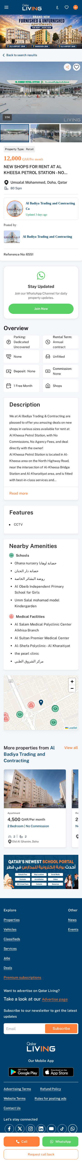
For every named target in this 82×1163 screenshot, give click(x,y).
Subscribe (61, 1028)
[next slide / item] (80, 133)
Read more (18, 493)
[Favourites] (66, 7)
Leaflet (72, 728)
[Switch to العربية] (57, 7)
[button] (32, 7)
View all (71, 748)
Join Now (41, 308)
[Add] (75, 7)
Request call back (41, 1154)
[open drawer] (6, 7)
